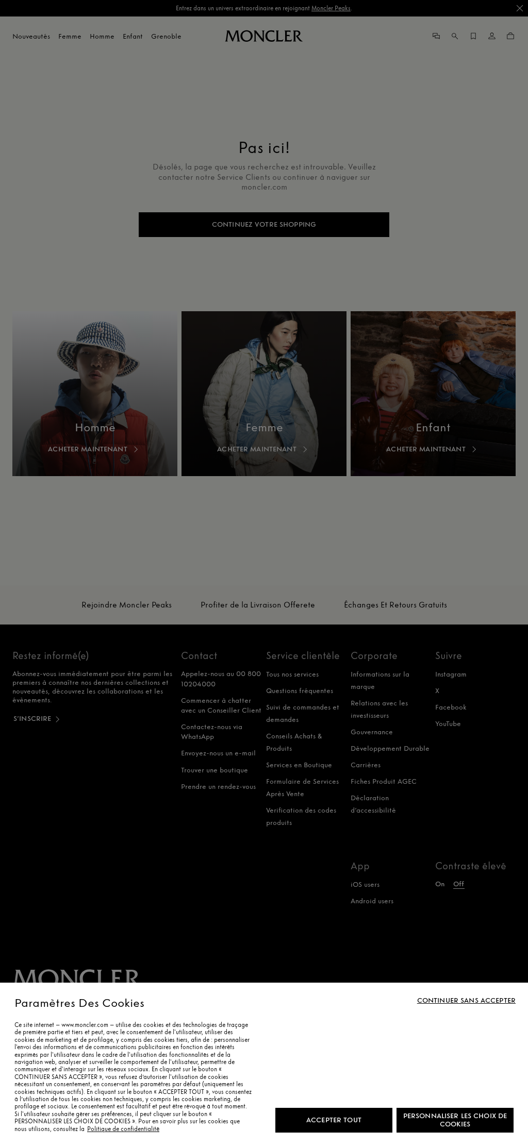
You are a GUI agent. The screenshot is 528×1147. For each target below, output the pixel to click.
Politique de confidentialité (123, 1129)
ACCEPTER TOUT (333, 1120)
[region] (264, 1065)
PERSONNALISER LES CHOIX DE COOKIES (455, 1119)
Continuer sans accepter (466, 1001)
